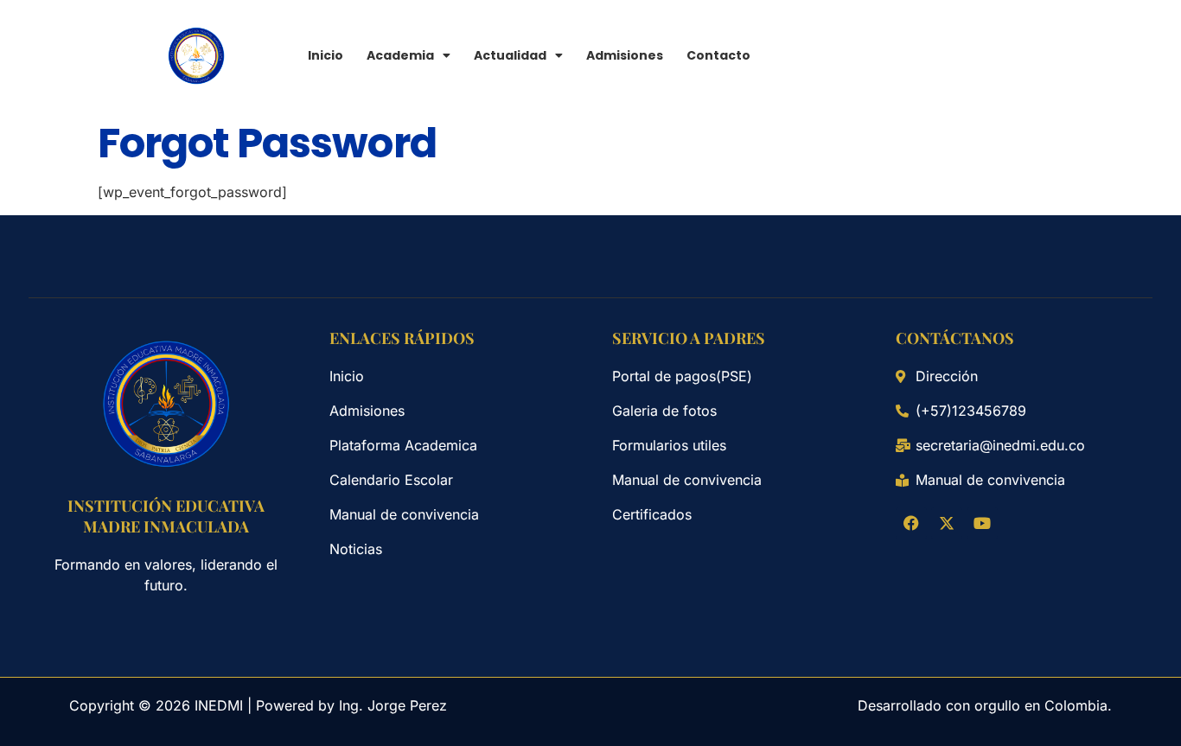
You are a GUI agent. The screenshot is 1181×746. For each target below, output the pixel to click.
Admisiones (624, 55)
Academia (400, 55)
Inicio (325, 55)
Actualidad (510, 55)
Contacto (718, 55)
